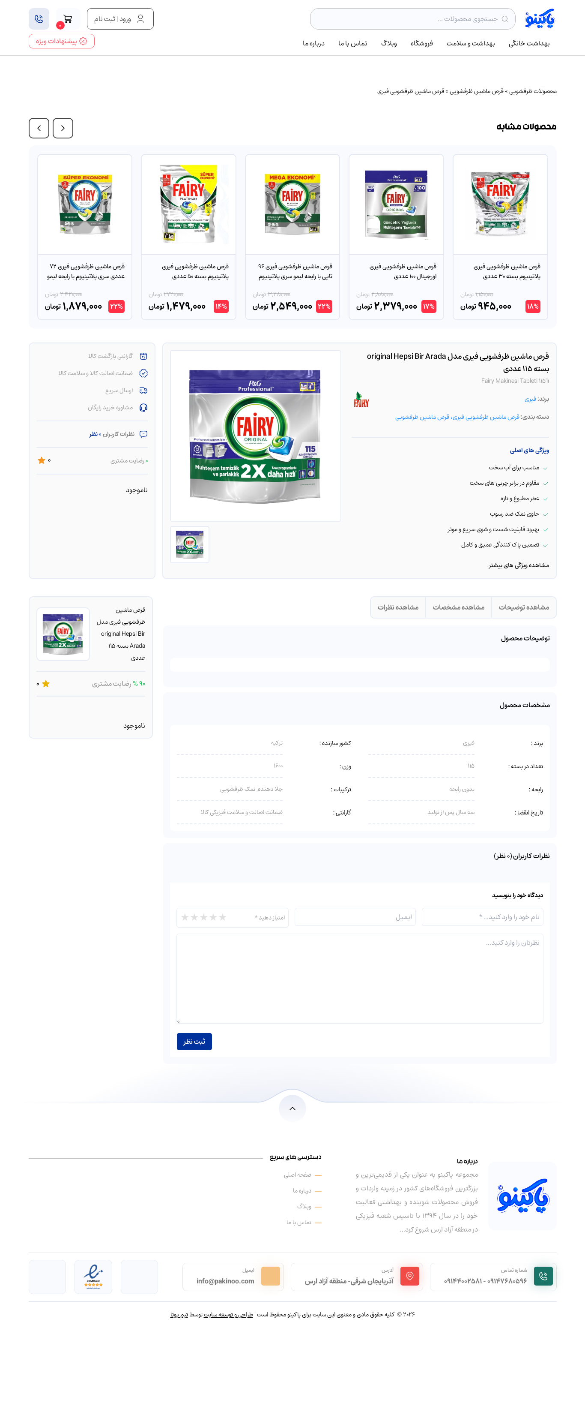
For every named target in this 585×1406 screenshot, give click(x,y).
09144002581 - (465, 1281)
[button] (63, 128)
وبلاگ (389, 44)
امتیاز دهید (270, 917)
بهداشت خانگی (529, 44)
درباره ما (314, 44)
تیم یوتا (179, 1314)
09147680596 (507, 1281)
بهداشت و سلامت (471, 44)
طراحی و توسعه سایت (228, 1314)
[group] (500, 237)
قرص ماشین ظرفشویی (477, 91)
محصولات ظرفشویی (533, 91)
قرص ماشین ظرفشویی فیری (410, 91)
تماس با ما (352, 44)
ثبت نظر (194, 1041)
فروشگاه (422, 44)
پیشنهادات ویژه (56, 41)
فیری (530, 399)
